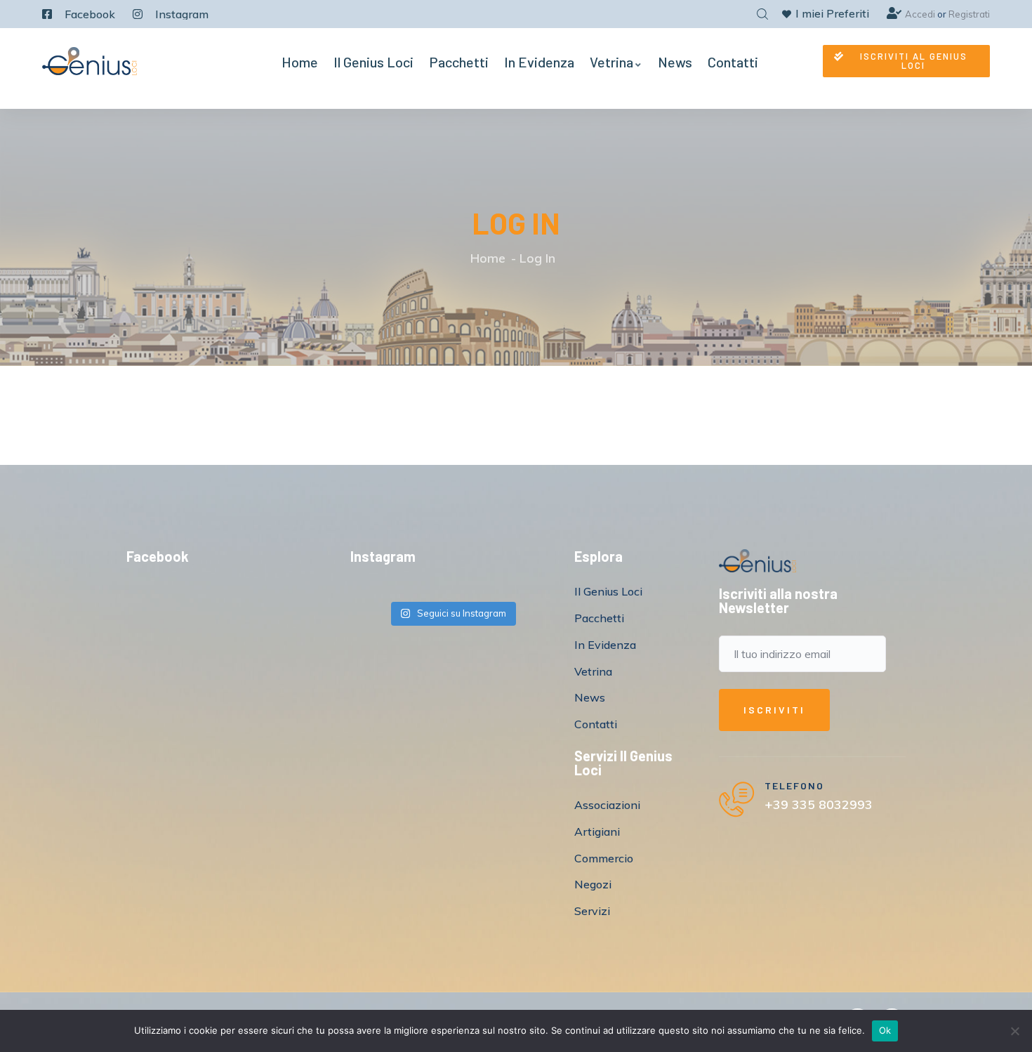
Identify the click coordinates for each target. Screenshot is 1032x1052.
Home (300, 61)
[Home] (89, 61)
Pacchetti (459, 61)
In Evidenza (539, 61)
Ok (885, 1030)
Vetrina (611, 61)
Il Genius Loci (373, 61)
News (675, 61)
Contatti (733, 61)
